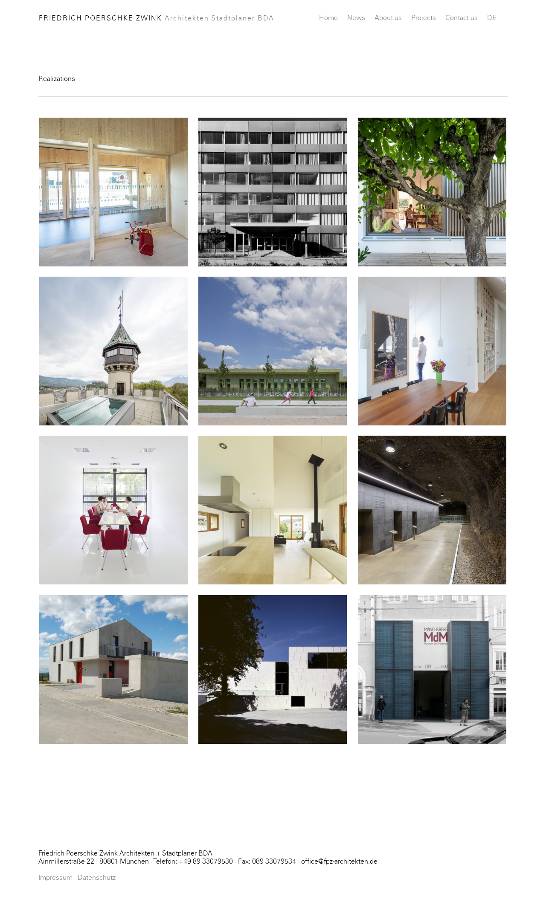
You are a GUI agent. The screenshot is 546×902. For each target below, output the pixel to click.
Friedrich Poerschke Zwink (156, 18)
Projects (423, 17)
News (356, 17)
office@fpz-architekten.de (339, 861)
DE (492, 17)
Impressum (55, 877)
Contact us (461, 17)
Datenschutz (97, 877)
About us (388, 17)
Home (328, 17)
